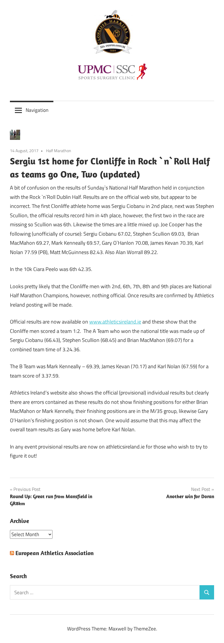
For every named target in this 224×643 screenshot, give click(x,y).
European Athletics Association (54, 553)
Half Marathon (58, 150)
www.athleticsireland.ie (115, 322)
